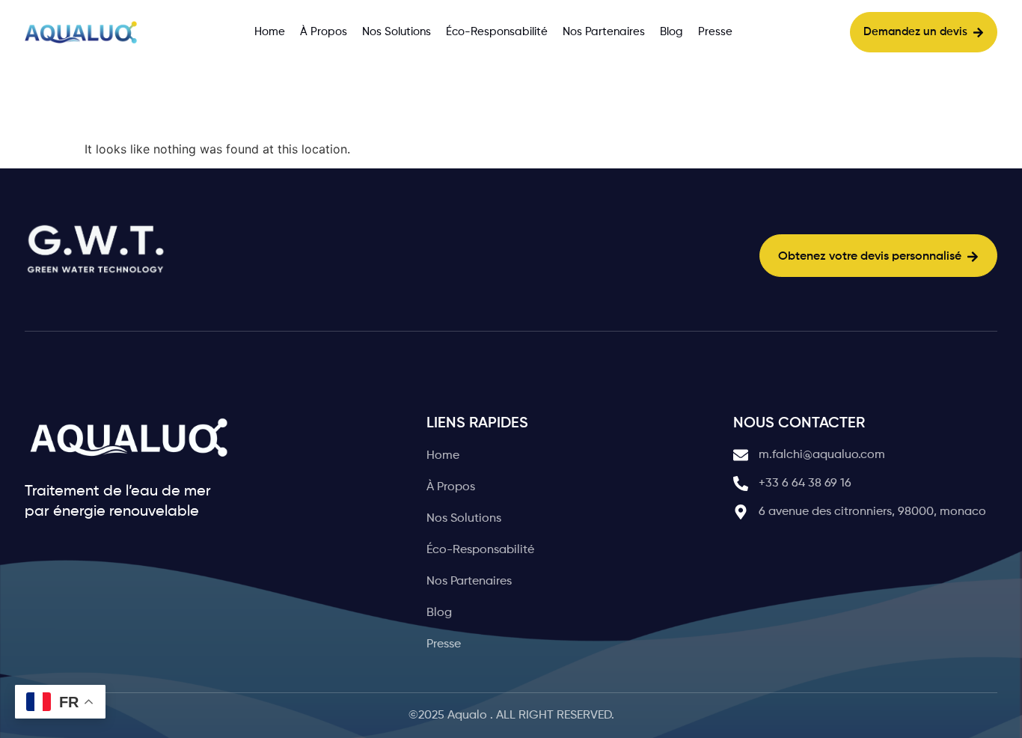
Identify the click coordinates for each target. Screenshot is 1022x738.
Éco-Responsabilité (497, 31)
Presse (715, 31)
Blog (671, 31)
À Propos (323, 31)
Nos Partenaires (604, 31)
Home (269, 31)
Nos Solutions (396, 31)
